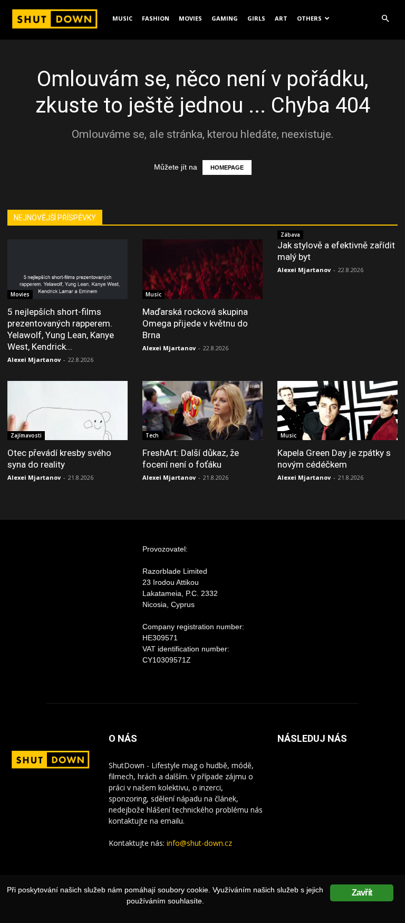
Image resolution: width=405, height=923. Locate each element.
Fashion (155, 18)
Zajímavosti (26, 435)
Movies (190, 18)
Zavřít (362, 892)
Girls (256, 18)
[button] (385, 19)
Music (122, 18)
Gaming (224, 18)
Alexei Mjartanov (34, 359)
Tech (152, 435)
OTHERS (309, 18)
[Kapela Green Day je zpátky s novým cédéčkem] (337, 411)
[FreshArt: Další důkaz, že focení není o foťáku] (202, 411)
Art (281, 18)
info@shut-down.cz (199, 843)
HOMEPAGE (227, 167)
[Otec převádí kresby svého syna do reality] (67, 411)
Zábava (290, 234)
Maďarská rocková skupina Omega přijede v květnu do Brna (195, 323)
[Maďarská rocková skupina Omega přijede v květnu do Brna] (202, 269)
